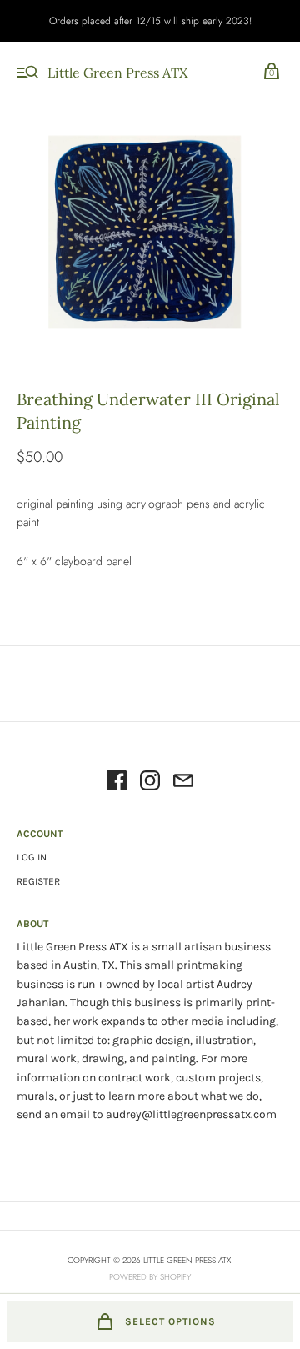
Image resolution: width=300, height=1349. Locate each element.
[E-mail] (183, 782)
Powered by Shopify (150, 1277)
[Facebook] (117, 782)
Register (38, 881)
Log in (32, 857)
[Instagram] (150, 782)
